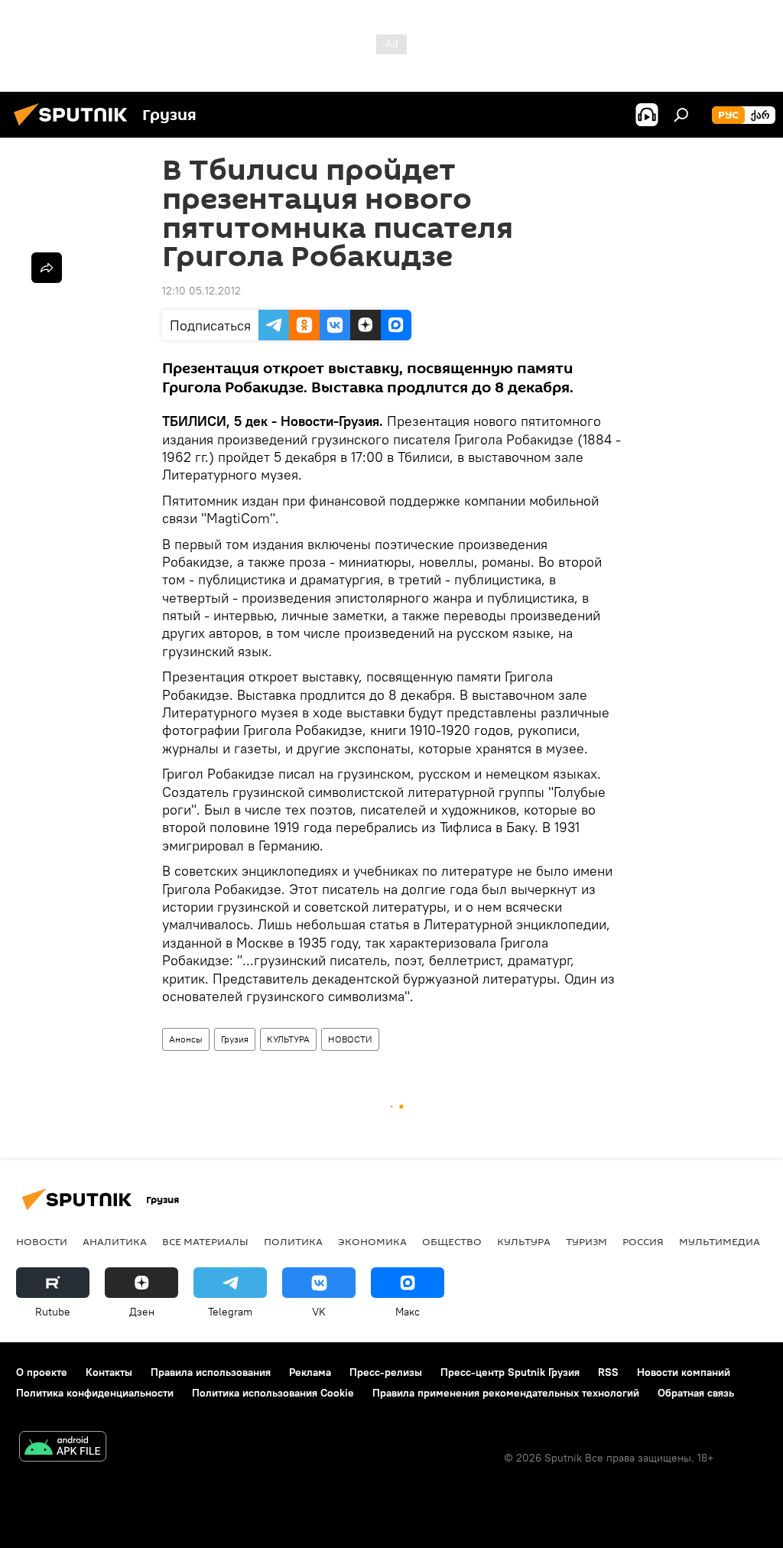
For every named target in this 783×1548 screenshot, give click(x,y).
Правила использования (211, 1372)
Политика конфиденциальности (95, 1393)
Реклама (310, 1372)
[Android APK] (63, 1448)
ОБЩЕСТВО (452, 1241)
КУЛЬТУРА (288, 1039)
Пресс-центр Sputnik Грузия (510, 1372)
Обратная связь (696, 1393)
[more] (46, 267)
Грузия (235, 1039)
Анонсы (186, 1039)
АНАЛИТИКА (115, 1241)
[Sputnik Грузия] (75, 128)
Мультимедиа (719, 1241)
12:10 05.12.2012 (201, 291)
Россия (643, 1241)
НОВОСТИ (350, 1039)
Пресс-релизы (385, 1372)
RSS (608, 1372)
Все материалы (205, 1241)
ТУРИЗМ (586, 1241)
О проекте (41, 1372)
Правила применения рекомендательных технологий (505, 1393)
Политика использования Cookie (273, 1393)
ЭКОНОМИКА (372, 1241)
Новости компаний (683, 1372)
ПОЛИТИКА (293, 1241)
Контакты (109, 1372)
